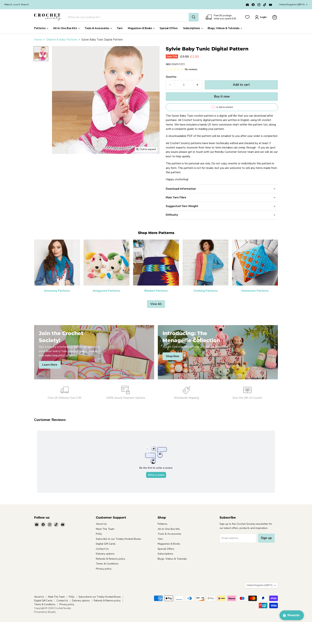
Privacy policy (103, 568)
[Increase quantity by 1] (197, 84)
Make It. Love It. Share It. (17, 4)
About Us (101, 524)
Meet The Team (105, 529)
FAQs (99, 534)
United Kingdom (292, 4)
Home (38, 39)
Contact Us (102, 549)
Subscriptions (192, 28)
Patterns (40, 28)
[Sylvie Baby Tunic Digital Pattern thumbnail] (41, 53)
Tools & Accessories (97, 28)
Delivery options (105, 553)
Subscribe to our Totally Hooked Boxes (118, 539)
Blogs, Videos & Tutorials (224, 28)
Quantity (171, 77)
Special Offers (169, 28)
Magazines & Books (140, 28)
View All (156, 304)
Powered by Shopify (45, 612)
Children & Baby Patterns (61, 39)
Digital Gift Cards (106, 544)
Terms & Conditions (107, 563)
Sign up (266, 538)
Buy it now (222, 96)
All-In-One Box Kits (65, 28)
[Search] (193, 17)
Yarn (119, 28)
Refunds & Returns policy (110, 559)
